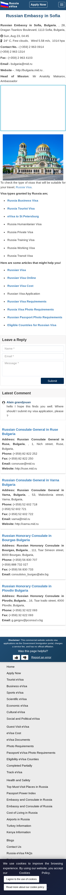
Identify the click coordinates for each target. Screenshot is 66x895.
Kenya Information (19, 832)
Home (11, 666)
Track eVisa (14, 772)
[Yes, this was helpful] (16, 657)
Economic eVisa (17, 705)
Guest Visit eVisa (18, 726)
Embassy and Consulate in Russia (29, 799)
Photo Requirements (20, 746)
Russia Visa (24, 187)
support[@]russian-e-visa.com (26, 879)
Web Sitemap (15, 872)
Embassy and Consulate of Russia (29, 806)
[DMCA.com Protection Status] (33, 891)
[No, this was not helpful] (24, 657)
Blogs (10, 840)
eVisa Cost (14, 733)
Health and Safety (18, 780)
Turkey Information (19, 825)
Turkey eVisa (15, 859)
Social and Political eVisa (23, 718)
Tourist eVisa (15, 679)
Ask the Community (19, 866)
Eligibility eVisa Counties (23, 759)
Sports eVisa (15, 692)
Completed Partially (19, 765)
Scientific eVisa (17, 699)
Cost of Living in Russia (22, 812)
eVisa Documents (18, 739)
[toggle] (61, 4)
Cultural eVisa (16, 712)
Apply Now (38, 4)
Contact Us (14, 846)
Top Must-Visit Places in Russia (27, 786)
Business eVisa (17, 686)
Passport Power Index (21, 793)
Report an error (41, 657)
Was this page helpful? (33, 651)
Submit (52, 381)
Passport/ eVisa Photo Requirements (31, 752)
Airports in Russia (18, 819)
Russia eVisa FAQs (19, 853)
